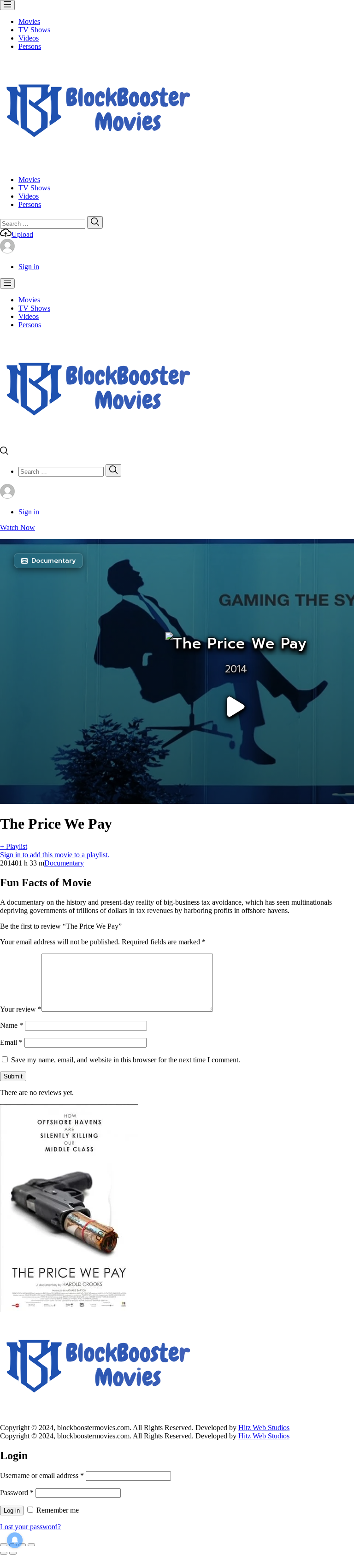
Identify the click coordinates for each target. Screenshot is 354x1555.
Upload (22, 234)
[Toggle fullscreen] (22, 1544)
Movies (29, 21)
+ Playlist (13, 846)
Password (17, 1492)
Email (11, 1042)
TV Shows (34, 30)
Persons (29, 46)
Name (11, 1025)
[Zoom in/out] (31, 1544)
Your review (20, 1009)
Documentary (64, 863)
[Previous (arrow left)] (3, 1553)
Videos (28, 38)
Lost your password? (30, 1527)
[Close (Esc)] (3, 1544)
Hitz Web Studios (263, 1427)
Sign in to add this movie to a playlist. (54, 855)
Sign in (28, 267)
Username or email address (42, 1475)
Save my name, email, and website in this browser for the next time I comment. (125, 1060)
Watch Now (17, 527)
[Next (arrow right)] (13, 1553)
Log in (12, 1510)
